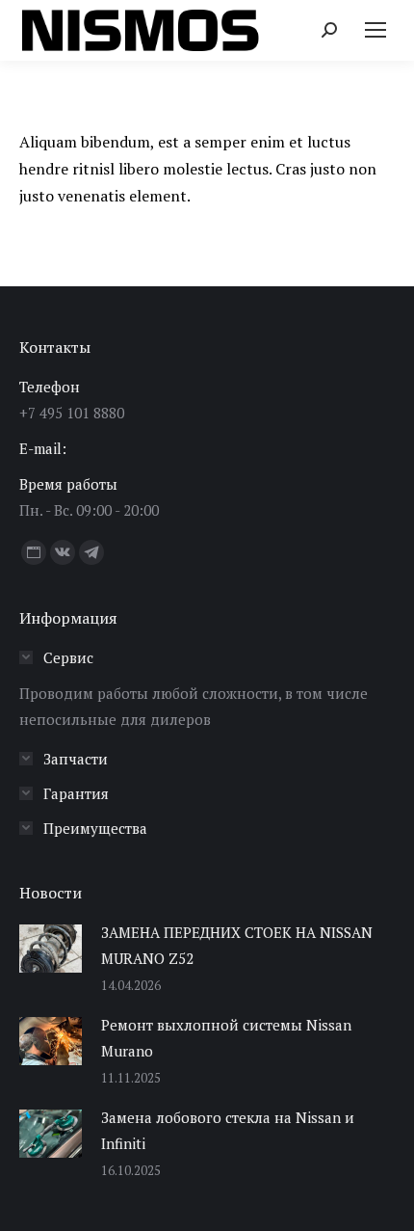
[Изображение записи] (50, 948)
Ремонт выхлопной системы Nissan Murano (226, 1037)
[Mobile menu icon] (375, 30)
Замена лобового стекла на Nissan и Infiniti (227, 1130)
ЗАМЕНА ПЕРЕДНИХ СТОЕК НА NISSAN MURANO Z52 (237, 945)
